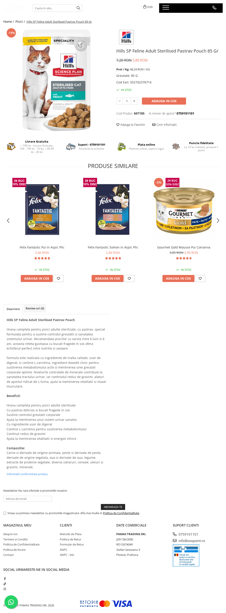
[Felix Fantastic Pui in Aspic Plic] (42, 210)
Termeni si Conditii (15, 539)
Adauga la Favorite (132, 124)
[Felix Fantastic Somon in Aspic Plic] (113, 210)
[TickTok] (4, 584)
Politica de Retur (70, 539)
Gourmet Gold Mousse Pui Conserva (183, 247)
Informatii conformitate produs (27, 474)
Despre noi (10, 534)
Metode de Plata (70, 534)
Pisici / (20, 21)
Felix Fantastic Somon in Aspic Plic (113, 247)
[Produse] (166, 9)
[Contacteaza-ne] (214, 7)
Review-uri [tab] (35, 308)
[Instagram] (4, 589)
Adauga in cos (164, 101)
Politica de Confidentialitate (121, 513)
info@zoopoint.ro (191, 540)
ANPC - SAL (67, 555)
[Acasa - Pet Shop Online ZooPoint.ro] (14, 8)
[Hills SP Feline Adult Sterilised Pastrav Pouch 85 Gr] (56, 80)
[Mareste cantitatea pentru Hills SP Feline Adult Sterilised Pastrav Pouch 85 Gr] (134, 101)
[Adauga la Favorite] (58, 278)
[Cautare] (78, 8)
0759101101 (188, 534)
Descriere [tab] (13, 309)
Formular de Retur (72, 544)
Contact (8, 555)
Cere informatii (166, 124)
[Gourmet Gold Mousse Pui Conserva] (184, 210)
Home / (9, 21)
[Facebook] (4, 579)
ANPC (63, 550)
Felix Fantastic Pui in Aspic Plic (42, 247)
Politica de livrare (14, 550)
